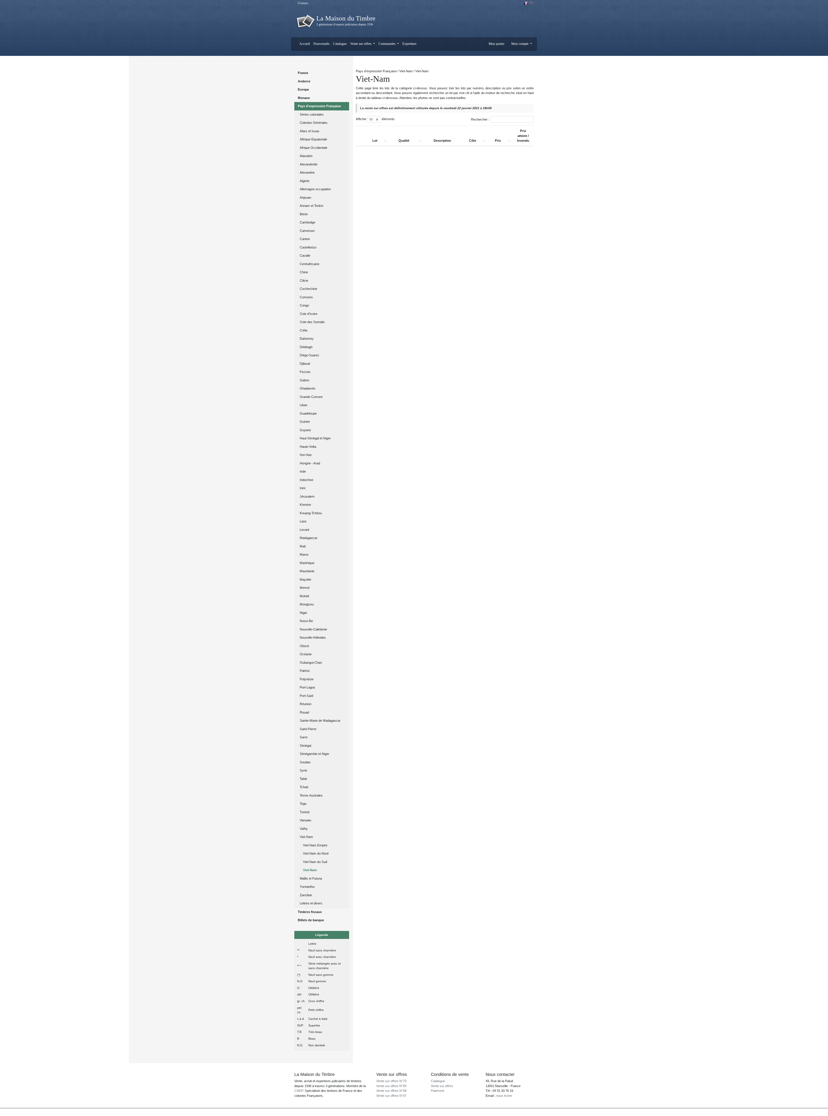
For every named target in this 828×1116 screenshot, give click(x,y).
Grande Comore (311, 397)
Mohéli (304, 596)
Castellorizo (308, 247)
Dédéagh (306, 347)
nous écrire (504, 1095)
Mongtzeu (307, 604)
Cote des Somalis (312, 322)
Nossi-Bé (306, 621)
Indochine (306, 480)
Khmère (305, 504)
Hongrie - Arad (310, 463)
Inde (303, 471)
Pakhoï (305, 671)
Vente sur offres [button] (361, 44)
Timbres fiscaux (310, 912)
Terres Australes (311, 795)
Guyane (305, 430)
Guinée (305, 421)
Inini (302, 488)
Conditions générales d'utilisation (453, 1112)
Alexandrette (308, 164)
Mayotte (305, 579)
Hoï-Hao (306, 455)
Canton (305, 239)
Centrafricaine (309, 264)
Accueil (304, 44)
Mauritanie (307, 571)
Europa (303, 89)
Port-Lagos (307, 687)
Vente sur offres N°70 (391, 1081)
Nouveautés (321, 44)
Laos (303, 521)
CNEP (298, 1090)
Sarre (303, 737)
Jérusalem (307, 496)
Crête (303, 330)
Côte (472, 140)
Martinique (307, 563)
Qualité (403, 140)
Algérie (304, 181)
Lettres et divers (311, 903)
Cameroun (307, 231)
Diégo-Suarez (309, 355)
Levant (304, 529)
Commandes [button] (387, 44)
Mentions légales (423, 1112)
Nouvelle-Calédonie (313, 629)
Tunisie (305, 812)
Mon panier (496, 44)
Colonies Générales (314, 122)
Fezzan (305, 372)
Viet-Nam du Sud (315, 862)
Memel (304, 587)
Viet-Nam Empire (315, 845)
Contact (302, 3)
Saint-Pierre (308, 729)
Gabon (304, 380)
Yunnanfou (307, 886)
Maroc (304, 554)
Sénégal (305, 745)
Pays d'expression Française (319, 106)
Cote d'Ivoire (308, 314)
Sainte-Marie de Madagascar (320, 720)
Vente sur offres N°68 (391, 1090)
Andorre (304, 81)
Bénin (304, 214)
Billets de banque (311, 920)
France (303, 73)
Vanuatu (305, 820)
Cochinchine (308, 289)
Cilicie (304, 280)
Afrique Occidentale (313, 147)
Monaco (304, 98)
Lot (374, 140)
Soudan (305, 762)
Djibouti (305, 363)
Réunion (305, 704)
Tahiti (303, 779)
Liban (303, 405)
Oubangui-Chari (311, 662)
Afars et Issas (309, 131)
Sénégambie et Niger (314, 754)
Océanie (306, 654)
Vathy (304, 828)
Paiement (437, 1090)
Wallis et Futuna (311, 878)
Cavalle (305, 255)
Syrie (303, 770)
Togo (303, 803)
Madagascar (308, 538)
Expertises (409, 44)
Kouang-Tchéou (311, 513)
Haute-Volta (308, 446)
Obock (304, 646)
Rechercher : (480, 119)
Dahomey (307, 338)
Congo (304, 305)
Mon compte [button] (519, 44)
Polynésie (307, 679)
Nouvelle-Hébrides (313, 637)
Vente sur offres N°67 (391, 1095)
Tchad (304, 787)
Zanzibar (306, 895)
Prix (498, 140)
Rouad (304, 712)
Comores (306, 297)
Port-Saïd (306, 696)
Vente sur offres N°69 (391, 1086)
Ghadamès (307, 388)
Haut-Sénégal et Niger (315, 438)
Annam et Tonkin (311, 205)
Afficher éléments (375, 119)
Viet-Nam (306, 837)
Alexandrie (307, 172)
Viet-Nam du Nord (315, 853)
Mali (303, 546)
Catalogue (340, 44)
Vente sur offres (442, 1086)
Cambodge (307, 222)
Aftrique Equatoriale (313, 139)
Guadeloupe (308, 413)
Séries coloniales (312, 114)
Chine (304, 272)
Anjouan (305, 197)
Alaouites (306, 156)
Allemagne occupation (315, 189)
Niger (303, 613)
